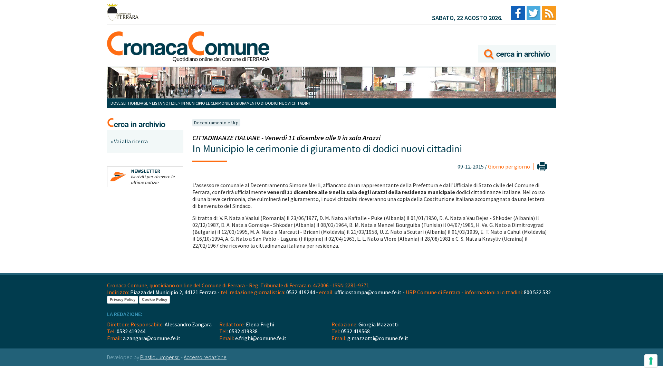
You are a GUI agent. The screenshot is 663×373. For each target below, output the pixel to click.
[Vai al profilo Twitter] (533, 13)
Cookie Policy (154, 299)
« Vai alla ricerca (129, 141)
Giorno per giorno (509, 166)
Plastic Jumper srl (160, 357)
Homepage (138, 103)
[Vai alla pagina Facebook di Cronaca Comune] (518, 13)
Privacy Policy (122, 299)
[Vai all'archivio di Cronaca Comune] (517, 44)
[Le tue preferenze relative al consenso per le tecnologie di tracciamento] (650, 360)
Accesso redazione (205, 357)
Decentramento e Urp (216, 122)
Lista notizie (164, 103)
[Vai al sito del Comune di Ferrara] (122, 12)
